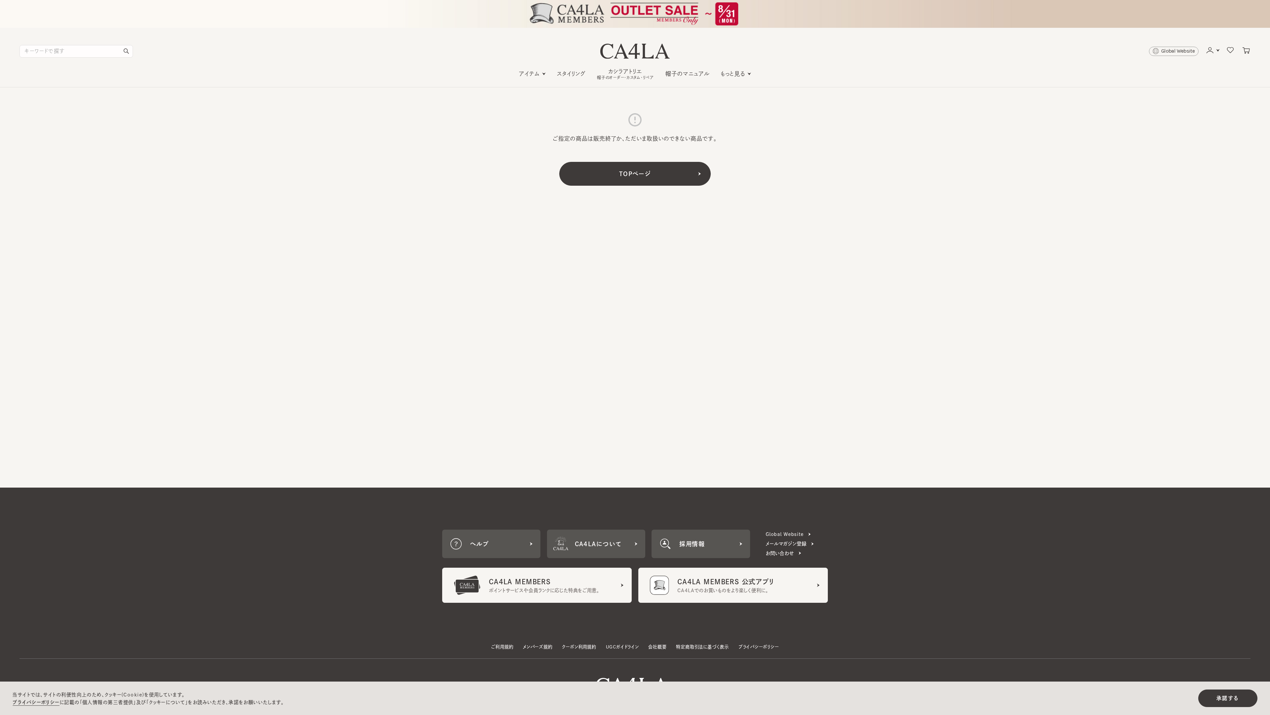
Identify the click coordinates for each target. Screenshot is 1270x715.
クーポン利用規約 (579, 646)
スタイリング (571, 73)
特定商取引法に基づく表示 (702, 646)
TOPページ (635, 174)
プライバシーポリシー (759, 646)
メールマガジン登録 (786, 543)
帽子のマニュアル (687, 73)
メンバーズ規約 (538, 646)
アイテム (529, 73)
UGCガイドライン (622, 646)
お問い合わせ (780, 553)
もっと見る (733, 73)
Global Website (785, 534)
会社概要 (657, 646)
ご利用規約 (502, 646)
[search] (126, 51)
